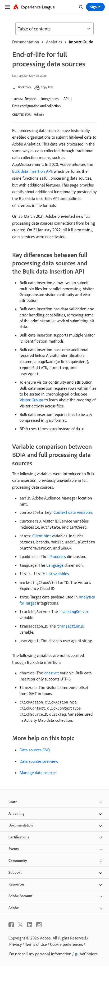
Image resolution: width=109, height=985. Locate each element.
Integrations (49, 98)
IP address (57, 556)
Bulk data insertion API (32, 171)
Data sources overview (39, 761)
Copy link (47, 87)
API (66, 98)
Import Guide (81, 41)
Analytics (54, 41)
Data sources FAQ (35, 749)
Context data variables (72, 512)
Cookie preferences (66, 944)
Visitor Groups (31, 399)
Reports (30, 98)
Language (54, 565)
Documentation (25, 41)
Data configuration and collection (36, 105)
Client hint (41, 535)
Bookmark (24, 87)
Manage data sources (38, 772)
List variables (57, 573)
